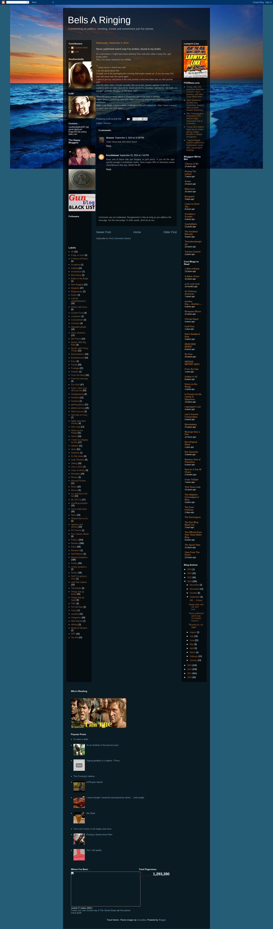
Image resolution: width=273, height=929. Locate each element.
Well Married (76, 621)
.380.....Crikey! (196, 600)
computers (76, 316)
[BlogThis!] (137, 119)
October (194, 593)
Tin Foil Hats (77, 607)
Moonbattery (191, 424)
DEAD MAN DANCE (190, 345)
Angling (74, 268)
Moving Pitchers (78, 481)
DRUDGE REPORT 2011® (192, 363)
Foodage (75, 368)
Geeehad (75, 397)
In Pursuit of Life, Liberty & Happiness (193, 396)
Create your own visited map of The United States (94, 910)
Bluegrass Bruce (193, 311)
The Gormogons (193, 517)
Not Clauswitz (191, 452)
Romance (75, 550)
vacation (75, 614)
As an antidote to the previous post (102, 745)
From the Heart (78, 375)
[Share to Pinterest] (146, 119)
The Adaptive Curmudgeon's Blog (192, 497)
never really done (79, 509)
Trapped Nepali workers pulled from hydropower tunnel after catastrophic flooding (195, 145)
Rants (73, 547)
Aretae (188, 181)
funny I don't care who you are (79, 389)
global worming (78, 408)
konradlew (141, 920)
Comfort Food (77, 313)
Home (137, 232)
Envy (73, 361)
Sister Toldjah (191, 479)
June (192, 640)
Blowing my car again (196, 625)
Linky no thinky (78, 470)
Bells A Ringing (99, 20)
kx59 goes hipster (94, 782)
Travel (74, 610)
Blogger (162, 920)
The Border (76, 588)
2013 (189, 665)
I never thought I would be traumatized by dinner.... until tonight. (115, 797)
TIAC (73, 603)
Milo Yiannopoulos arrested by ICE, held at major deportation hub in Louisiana (194, 118)
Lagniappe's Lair (193, 407)
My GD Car (76, 499)
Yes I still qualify (94, 850)
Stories (74, 572)
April (192, 648)
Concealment (77, 320)
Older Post (170, 232)
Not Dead (90, 813)
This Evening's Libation (84, 776)
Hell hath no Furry (79, 415)
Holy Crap (75, 427)
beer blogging (77, 284)
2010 (189, 677)
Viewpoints (76, 617)
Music (74, 487)
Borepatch (190, 196)
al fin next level (192, 284)
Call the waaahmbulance (78, 299)
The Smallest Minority (191, 232)
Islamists (75, 453)
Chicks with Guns (79, 307)
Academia (75, 264)
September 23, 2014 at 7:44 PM (134, 155)
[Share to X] (140, 119)
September (195, 597)
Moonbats (75, 474)
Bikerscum (190, 189)
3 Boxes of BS (191, 164)
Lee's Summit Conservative (191, 415)
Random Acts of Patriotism (192, 460)
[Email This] (134, 119)
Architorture (76, 271)
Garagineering (77, 394)
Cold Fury (189, 326)
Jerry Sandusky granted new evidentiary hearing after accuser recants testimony (195, 105)
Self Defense (77, 554)
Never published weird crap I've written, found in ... (196, 617)
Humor (74, 436)
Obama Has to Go (79, 518)
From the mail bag (79, 378)
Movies (74, 477)
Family (74, 365)
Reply (108, 146)
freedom (75, 371)
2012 (189, 669)
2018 (189, 569)
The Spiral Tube (192, 545)
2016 (189, 573)
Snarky (74, 563)
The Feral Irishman (189, 508)
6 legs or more (77, 255)
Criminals (75, 323)
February (194, 656)
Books (74, 295)
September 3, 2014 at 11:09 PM (129, 138)
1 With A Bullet (192, 269)
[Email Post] (128, 119)
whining (74, 624)
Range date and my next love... (196, 607)
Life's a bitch (77, 467)
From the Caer (192, 369)
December (195, 585)
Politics (74, 540)
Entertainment (77, 358)
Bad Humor (76, 275)
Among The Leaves (190, 172)
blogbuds (75, 288)
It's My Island (77, 456)
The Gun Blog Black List (191, 523)
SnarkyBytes (191, 224)
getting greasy (77, 404)
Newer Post (103, 232)
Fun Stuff (75, 384)
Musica (74, 490)
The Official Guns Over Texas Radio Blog (193, 534)
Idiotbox (74, 446)
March (193, 652)
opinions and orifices (77, 525)
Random (107, 123)
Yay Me (74, 637)
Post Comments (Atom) (120, 238)
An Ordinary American (191, 292)
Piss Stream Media (80, 534)
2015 (189, 577)
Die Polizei (76, 339)
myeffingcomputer (79, 503)
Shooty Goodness (79, 557)
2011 (189, 673)
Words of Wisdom (79, 628)
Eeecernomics (77, 354)
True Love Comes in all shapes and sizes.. (93, 829)
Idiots (73, 449)
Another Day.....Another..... (193, 302)
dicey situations (78, 333)
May (192, 644)
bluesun (110, 138)
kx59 (76, 52)
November (195, 589)
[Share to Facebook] (143, 119)
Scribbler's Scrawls (190, 215)
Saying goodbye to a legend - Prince (103, 760)
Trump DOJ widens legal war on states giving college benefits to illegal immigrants (195, 132)
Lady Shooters (77, 459)
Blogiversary (76, 291)
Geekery (75, 401)
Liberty (74, 463)
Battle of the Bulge (79, 278)
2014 (189, 581)
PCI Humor (76, 530)
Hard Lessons (77, 411)
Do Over (189, 354)
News (73, 515)
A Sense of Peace (79, 258)
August (193, 632)
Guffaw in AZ (191, 377)
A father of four (192, 276)
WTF (73, 634)
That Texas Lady (192, 487)
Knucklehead (112, 155)
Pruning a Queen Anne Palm (99, 834)
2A (72, 252)
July (192, 636)
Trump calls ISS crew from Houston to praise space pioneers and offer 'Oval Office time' (195, 92)
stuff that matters (79, 582)
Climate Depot (191, 319)
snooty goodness (79, 567)
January (194, 660)
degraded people (78, 327)
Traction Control (192, 252)
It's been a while (80, 739)
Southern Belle (81, 47)
